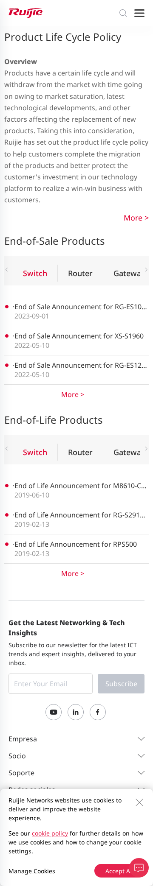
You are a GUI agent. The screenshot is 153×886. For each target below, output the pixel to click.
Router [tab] (80, 273)
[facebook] (98, 712)
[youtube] (53, 712)
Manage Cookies (31, 871)
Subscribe (121, 683)
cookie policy (50, 833)
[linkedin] (76, 712)
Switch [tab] (35, 273)
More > (136, 217)
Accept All (119, 871)
